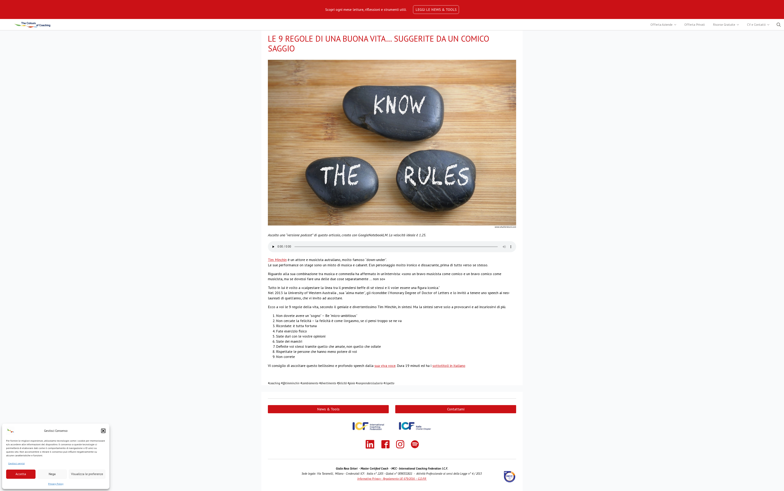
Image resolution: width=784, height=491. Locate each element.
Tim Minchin (277, 259)
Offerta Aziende (661, 24)
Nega (52, 474)
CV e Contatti (756, 24)
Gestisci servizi (16, 463)
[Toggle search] (778, 24)
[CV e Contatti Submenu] (769, 24)
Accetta (21, 474)
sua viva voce (384, 365)
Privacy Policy (55, 483)
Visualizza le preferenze (87, 474)
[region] (365, 9)
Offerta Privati (694, 24)
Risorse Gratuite (724, 24)
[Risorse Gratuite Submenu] (739, 24)
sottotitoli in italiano (448, 365)
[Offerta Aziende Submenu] (676, 24)
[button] (103, 431)
